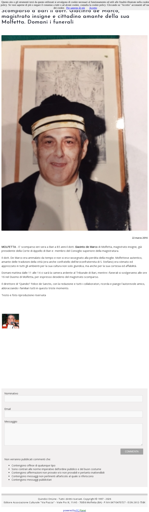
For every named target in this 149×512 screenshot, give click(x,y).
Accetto (93, 8)
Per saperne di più (75, 8)
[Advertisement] (74, 359)
